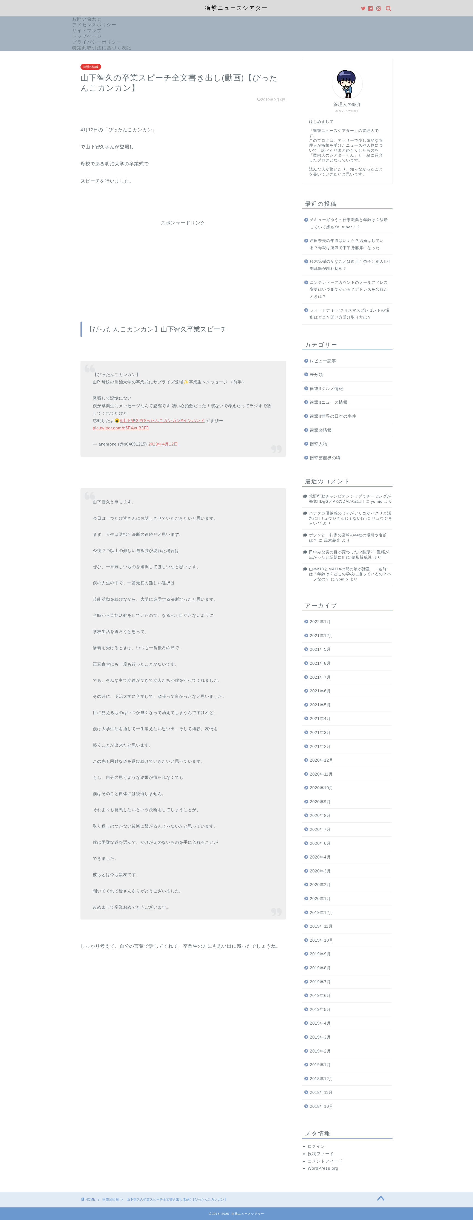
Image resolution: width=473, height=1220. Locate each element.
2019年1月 (320, 1064)
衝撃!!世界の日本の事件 (333, 416)
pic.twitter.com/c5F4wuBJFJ (121, 428)
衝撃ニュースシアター (236, 8)
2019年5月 (320, 1009)
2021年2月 (320, 746)
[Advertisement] (183, 264)
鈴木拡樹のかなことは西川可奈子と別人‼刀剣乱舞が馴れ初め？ (350, 265)
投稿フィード (321, 1153)
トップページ (87, 36)
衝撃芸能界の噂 (325, 457)
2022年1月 (320, 621)
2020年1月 (320, 898)
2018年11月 (321, 1092)
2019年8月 (320, 967)
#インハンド (193, 420)
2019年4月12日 (163, 444)
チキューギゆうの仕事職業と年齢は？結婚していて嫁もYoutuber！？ (349, 223)
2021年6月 (320, 691)
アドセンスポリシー (94, 24)
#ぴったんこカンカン (160, 420)
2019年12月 (321, 912)
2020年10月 (321, 787)
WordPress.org (323, 1168)
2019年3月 (320, 1037)
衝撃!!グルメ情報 (326, 388)
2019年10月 (321, 940)
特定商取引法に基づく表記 (101, 47)
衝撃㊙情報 (90, 66)
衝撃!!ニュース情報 (329, 402)
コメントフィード (325, 1161)
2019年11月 (321, 926)
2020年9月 (320, 801)
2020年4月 (320, 857)
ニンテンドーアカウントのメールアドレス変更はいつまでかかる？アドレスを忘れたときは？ (349, 290)
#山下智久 (130, 420)
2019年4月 (320, 1023)
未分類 (316, 374)
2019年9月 (320, 954)
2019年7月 (320, 981)
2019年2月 (320, 1051)
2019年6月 (320, 995)
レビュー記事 (323, 361)
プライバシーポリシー (97, 42)
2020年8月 (320, 815)
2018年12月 (321, 1078)
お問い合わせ (87, 19)
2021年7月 (320, 677)
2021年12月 (321, 635)
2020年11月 (321, 774)
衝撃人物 (318, 443)
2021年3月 (320, 732)
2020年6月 (320, 843)
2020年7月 (320, 829)
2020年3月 (320, 871)
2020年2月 (320, 884)
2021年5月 (320, 704)
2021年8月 (320, 663)
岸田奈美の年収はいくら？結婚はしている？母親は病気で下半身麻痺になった (347, 244)
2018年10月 (321, 1106)
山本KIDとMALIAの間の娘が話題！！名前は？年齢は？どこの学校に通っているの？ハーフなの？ (350, 574)
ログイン (316, 1146)
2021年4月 (320, 718)
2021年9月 (320, 649)
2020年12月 (321, 760)
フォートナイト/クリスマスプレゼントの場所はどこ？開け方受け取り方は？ (349, 313)
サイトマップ (87, 30)
